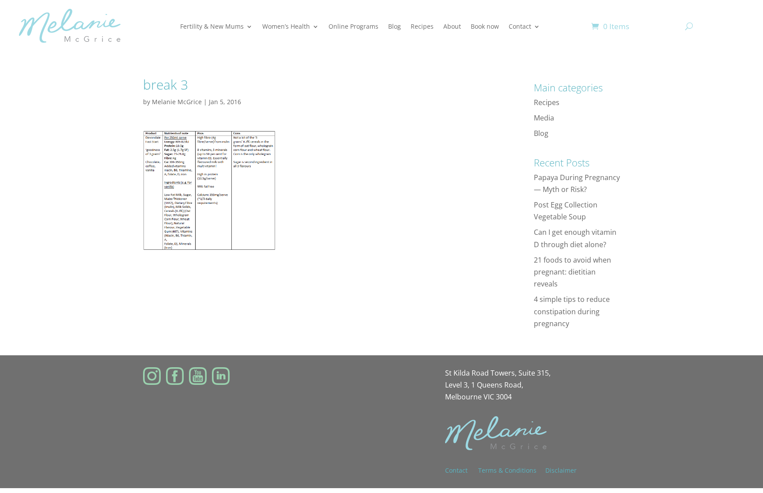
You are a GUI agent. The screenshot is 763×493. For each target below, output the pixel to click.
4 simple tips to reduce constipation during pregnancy (572, 311)
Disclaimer (561, 470)
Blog (394, 26)
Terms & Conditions (507, 470)
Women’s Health (286, 26)
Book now (485, 26)
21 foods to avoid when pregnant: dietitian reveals (572, 272)
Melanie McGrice (177, 102)
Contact (520, 26)
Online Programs (353, 26)
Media (544, 118)
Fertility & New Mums (212, 26)
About (452, 26)
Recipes (422, 26)
